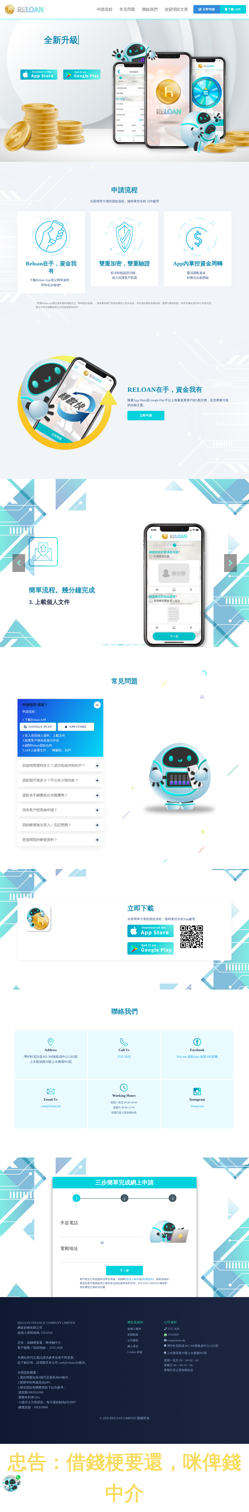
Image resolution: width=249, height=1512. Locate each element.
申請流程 (104, 9)
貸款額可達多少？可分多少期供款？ (50, 780)
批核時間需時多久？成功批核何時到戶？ (53, 765)
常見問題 (127, 9)
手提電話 (69, 1222)
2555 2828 (173, 1328)
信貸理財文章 (176, 9)
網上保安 (132, 1346)
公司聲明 (132, 1340)
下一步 (124, 1270)
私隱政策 (148, 1279)
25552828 (173, 1334)
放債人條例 (132, 1279)
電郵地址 (69, 1248)
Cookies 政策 (134, 1352)
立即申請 (146, 415)
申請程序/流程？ (35, 705)
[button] (18, 563)
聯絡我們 (150, 9)
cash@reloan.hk (176, 1340)
